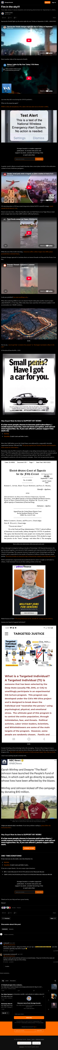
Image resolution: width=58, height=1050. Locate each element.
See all (4, 1013)
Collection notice (39, 1039)
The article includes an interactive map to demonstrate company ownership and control (30, 556)
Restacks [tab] (11, 929)
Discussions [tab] (13, 980)
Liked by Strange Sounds (10, 944)
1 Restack (19, 907)
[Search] (55, 980)
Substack (21, 1047)
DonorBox (7, 436)
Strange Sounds (9, 12)
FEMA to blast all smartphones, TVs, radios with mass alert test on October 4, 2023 (24, 107)
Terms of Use (36, 1021)
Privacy (29, 1039)
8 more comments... (5, 973)
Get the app (36, 1043)
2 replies (7, 966)
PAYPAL (6, 434)
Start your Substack (25, 1043)
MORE (28, 341)
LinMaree (5, 943)
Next (52, 918)
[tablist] (7, 929)
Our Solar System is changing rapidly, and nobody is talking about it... (23, 994)
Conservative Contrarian (9, 954)
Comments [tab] (4, 929)
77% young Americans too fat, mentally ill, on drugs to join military (33, 619)
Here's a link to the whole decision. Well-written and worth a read (28, 544)
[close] (43, 996)
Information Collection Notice (28, 1022)
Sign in (54, 2)
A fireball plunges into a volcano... (12, 985)
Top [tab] (3, 980)
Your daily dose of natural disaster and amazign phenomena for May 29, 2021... (22, 987)
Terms (33, 1039)
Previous (7, 918)
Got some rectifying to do (20, 297)
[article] (29, 988)
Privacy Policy (40, 1022)
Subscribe (47, 2)
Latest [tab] (6, 980)
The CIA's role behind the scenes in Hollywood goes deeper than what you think (32, 752)
